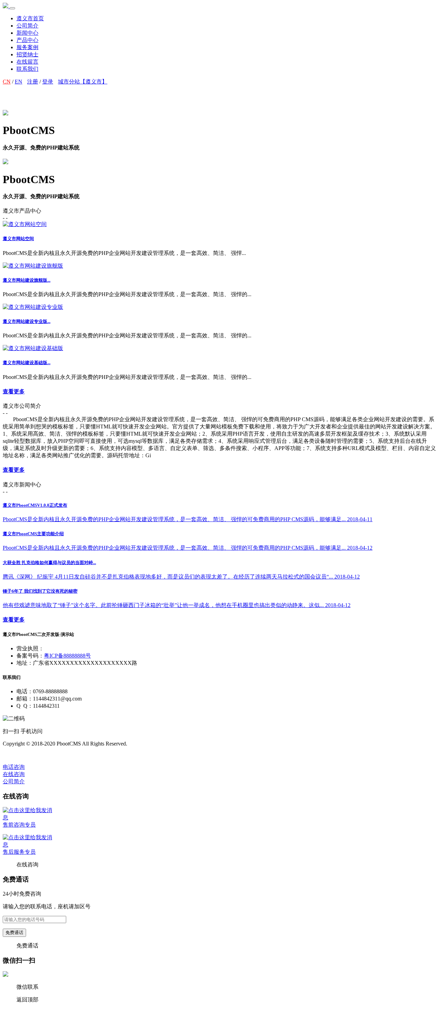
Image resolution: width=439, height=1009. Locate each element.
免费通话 (14, 932)
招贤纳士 (27, 54)
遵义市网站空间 (18, 238)
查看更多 (14, 391)
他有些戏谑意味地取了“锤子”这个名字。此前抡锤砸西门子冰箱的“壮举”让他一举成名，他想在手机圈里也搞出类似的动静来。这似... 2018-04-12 (177, 605)
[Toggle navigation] (12, 8)
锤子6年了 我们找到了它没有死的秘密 (40, 591)
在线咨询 (14, 774)
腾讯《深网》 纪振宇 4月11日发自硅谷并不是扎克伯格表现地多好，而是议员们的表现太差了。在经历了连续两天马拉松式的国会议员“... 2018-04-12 (181, 577)
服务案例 (27, 47)
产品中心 (27, 40)
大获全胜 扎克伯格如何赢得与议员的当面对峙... (49, 562)
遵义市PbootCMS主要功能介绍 (33, 533)
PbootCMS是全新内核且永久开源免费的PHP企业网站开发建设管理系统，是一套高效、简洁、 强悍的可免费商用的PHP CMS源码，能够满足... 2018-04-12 (187, 548)
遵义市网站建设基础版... (26, 362)
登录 (47, 82)
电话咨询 (14, 767)
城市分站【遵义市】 (82, 82)
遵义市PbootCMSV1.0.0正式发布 (35, 505)
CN (7, 82)
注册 (32, 82)
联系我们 (27, 69)
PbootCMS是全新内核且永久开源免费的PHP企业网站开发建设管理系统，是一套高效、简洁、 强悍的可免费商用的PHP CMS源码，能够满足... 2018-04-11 (187, 519)
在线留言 (27, 62)
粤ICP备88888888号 (67, 656)
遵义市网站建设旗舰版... (26, 280)
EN (18, 82)
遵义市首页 (30, 18)
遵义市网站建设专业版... (26, 321)
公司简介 (27, 26)
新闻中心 (27, 33)
